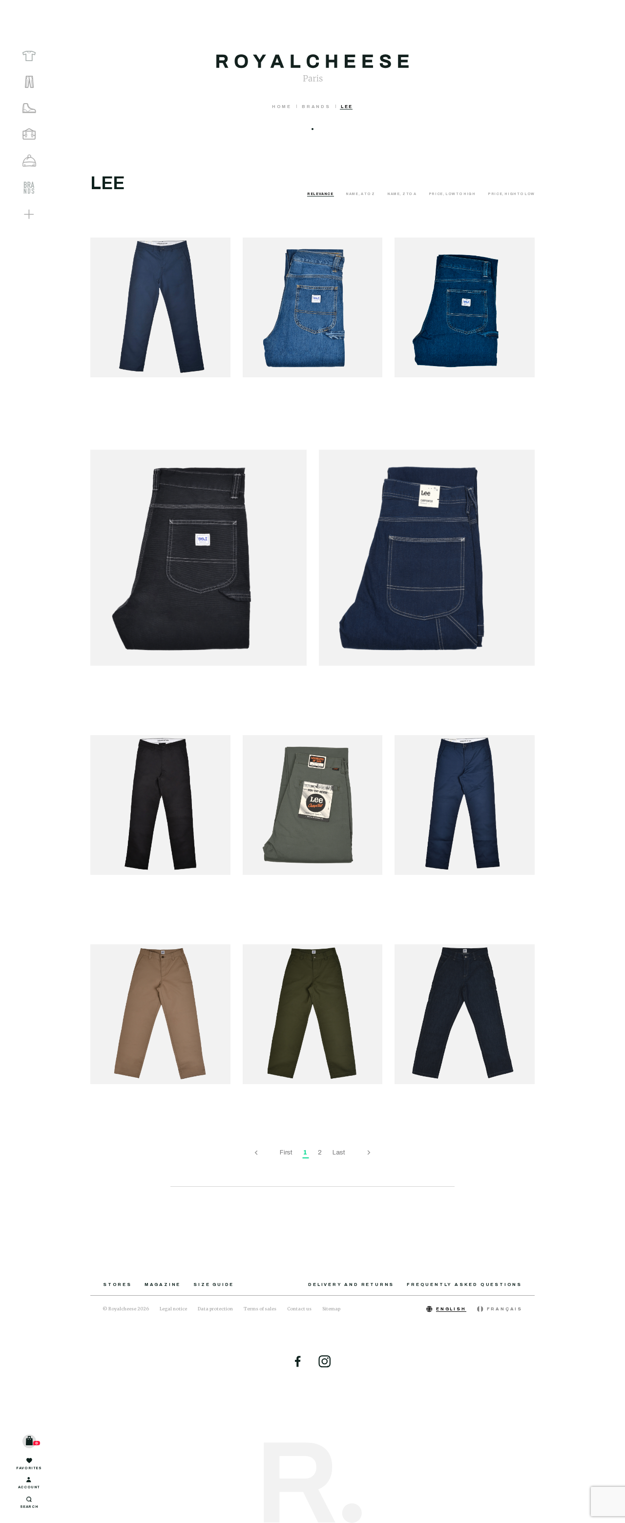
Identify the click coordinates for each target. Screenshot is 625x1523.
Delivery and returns (351, 1284)
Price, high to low (511, 194)
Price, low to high (452, 194)
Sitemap (331, 1308)
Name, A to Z (360, 194)
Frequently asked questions (464, 1284)
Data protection (215, 1308)
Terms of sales (260, 1308)
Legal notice (173, 1308)
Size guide (213, 1284)
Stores (117, 1284)
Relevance (320, 194)
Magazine (163, 1284)
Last (339, 1152)
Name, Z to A (402, 194)
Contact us (299, 1308)
